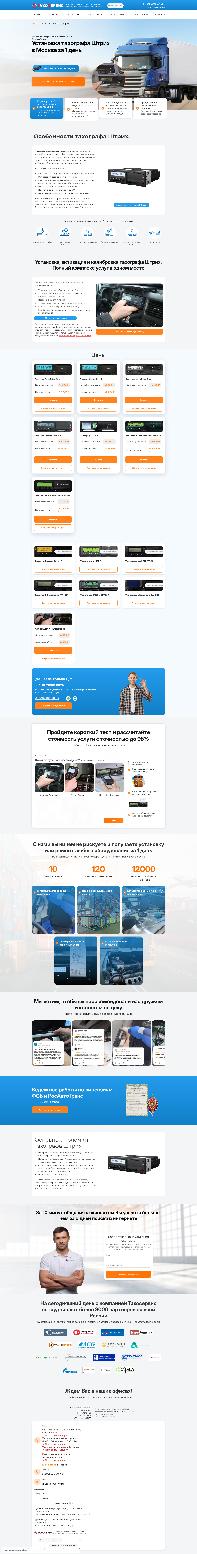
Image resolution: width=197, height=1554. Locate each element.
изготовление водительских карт (75, 336)
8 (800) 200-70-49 (153, 4)
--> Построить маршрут (55, 1435)
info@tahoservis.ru (115, 5)
